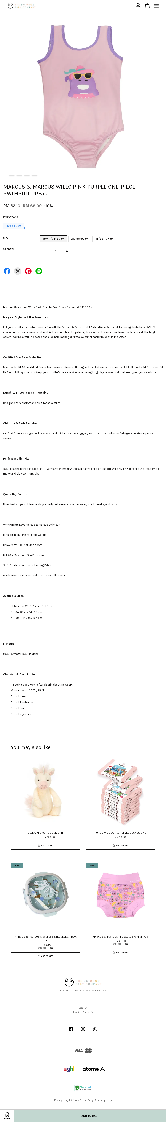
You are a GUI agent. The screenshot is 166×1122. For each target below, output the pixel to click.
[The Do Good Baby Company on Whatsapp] (95, 1031)
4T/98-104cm (104, 238)
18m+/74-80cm (53, 238)
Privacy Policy (61, 1100)
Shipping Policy (103, 1100)
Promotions (10, 217)
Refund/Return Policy (81, 1100)
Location (83, 1007)
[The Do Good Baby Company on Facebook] (71, 1031)
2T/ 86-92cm (79, 238)
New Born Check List (83, 1012)
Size (6, 238)
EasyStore (100, 990)
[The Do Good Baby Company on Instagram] (83, 1031)
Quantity (8, 248)
